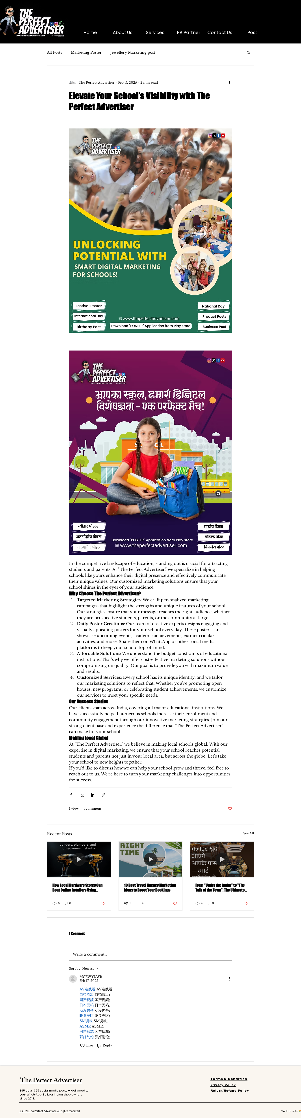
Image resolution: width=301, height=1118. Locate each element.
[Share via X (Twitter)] (82, 795)
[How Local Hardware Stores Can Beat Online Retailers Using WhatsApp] (79, 859)
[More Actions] (229, 978)
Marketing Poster (86, 52)
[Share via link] (103, 795)
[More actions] (229, 82)
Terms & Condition (228, 1079)
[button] (248, 52)
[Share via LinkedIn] (93, 795)
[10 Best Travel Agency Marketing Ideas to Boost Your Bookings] (150, 859)
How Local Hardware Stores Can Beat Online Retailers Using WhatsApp (77, 887)
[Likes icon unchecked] (82, 1045)
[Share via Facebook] (71, 795)
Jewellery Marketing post (132, 52)
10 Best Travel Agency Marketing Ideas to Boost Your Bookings (150, 887)
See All (248, 833)
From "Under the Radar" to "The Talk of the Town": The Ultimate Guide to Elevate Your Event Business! (220, 887)
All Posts (54, 52)
